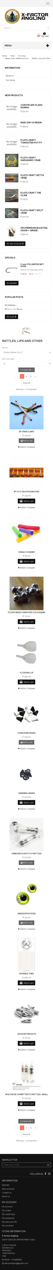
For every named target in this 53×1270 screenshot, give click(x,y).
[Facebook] (46, 1174)
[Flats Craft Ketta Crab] (11, 178)
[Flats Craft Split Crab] (11, 213)
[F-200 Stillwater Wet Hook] (11, 270)
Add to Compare (27, 447)
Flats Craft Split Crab (32, 211)
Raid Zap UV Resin (31, 122)
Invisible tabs (26, 974)
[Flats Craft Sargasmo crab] (11, 160)
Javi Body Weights (26, 1034)
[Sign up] (48, 1165)
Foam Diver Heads (26, 733)
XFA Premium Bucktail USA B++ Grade (34, 229)
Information (12, 68)
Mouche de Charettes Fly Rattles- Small (26, 1094)
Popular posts (14, 297)
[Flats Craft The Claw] (11, 195)
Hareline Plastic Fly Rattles (26, 853)
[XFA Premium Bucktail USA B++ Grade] (11, 230)
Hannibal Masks (26, 793)
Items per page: (8, 359)
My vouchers (7, 1226)
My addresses (8, 1218)
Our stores (10, 80)
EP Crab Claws (26, 432)
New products (14, 95)
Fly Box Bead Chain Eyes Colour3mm (26, 612)
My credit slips (8, 1214)
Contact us (6, 1193)
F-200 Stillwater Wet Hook (32, 265)
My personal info (9, 1222)
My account (7, 1207)
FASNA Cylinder (27, 552)
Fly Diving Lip (26, 673)
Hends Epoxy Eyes (27, 914)
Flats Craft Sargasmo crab (30, 159)
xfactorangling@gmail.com (16, 1263)
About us (10, 76)
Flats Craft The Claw (31, 194)
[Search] (48, 28)
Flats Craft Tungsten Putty (31, 141)
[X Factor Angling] (26, 16)
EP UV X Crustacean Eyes (26, 492)
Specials (10, 257)
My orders (6, 1210)
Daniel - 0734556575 (13, 1259)
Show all (26, 383)
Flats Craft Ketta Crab (32, 176)
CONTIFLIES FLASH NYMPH (31, 106)
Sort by (5, 348)
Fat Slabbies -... (11, 305)
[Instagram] (49, 1174)
